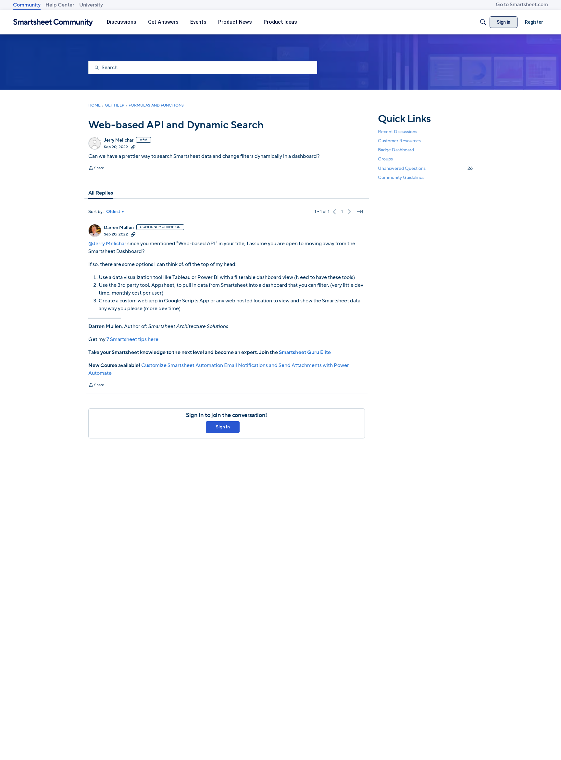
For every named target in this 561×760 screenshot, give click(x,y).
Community (27, 4)
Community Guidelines (401, 177)
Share (96, 168)
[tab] (100, 192)
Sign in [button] (223, 427)
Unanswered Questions (425, 168)
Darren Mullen (119, 228)
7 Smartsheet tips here (132, 339)
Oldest (113, 212)
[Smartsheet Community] (53, 22)
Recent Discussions (397, 132)
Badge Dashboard (396, 150)
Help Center (59, 4)
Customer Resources (399, 141)
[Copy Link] (133, 147)
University (91, 4)
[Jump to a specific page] (360, 212)
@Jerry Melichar (107, 243)
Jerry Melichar (118, 140)
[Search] (483, 22)
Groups (385, 159)
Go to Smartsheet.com (522, 4)
